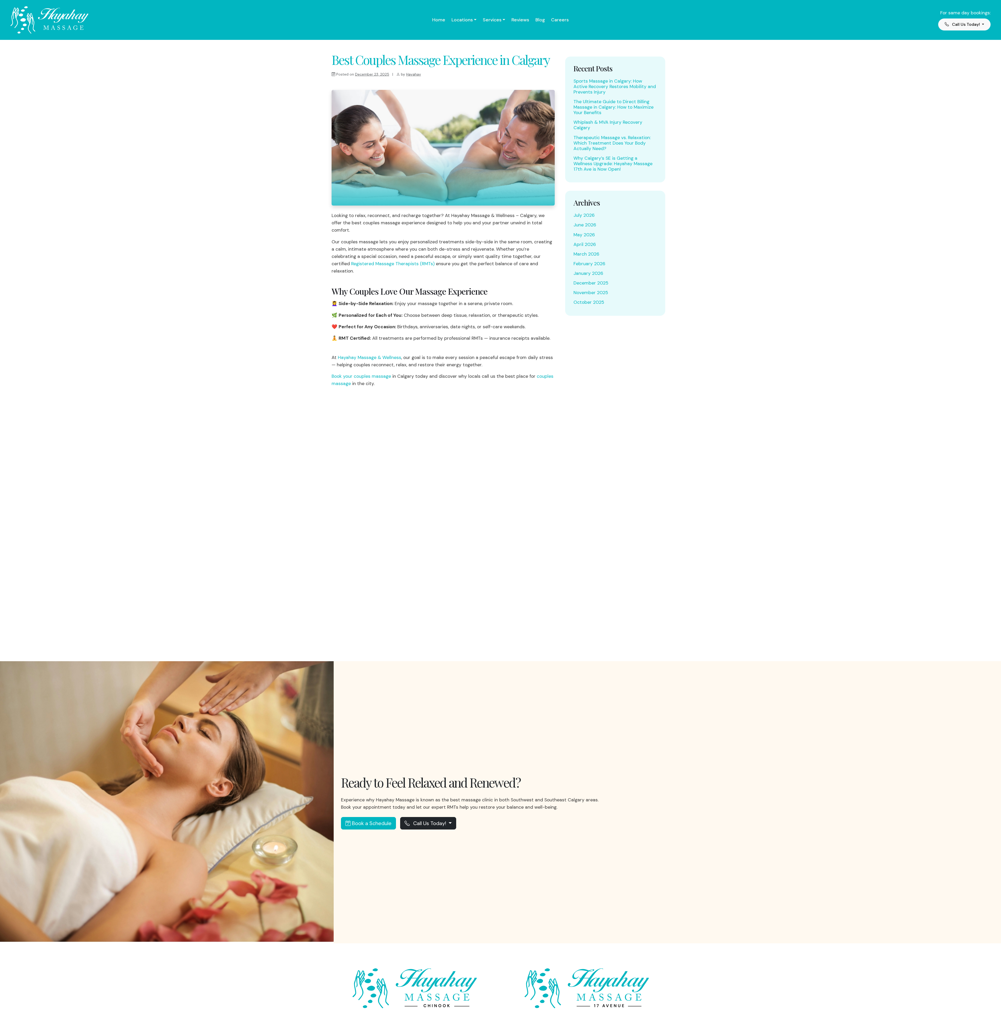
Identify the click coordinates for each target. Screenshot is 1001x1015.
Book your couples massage (361, 376)
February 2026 (589, 264)
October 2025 (588, 302)
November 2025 (590, 292)
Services (492, 20)
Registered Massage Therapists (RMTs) (393, 264)
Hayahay (413, 74)
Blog (540, 20)
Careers (560, 20)
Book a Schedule (371, 823)
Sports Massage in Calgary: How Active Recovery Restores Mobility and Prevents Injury (614, 86)
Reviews (520, 20)
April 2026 (584, 244)
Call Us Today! (429, 823)
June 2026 (584, 225)
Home (438, 20)
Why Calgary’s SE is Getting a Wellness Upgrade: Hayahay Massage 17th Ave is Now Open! (612, 163)
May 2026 (584, 235)
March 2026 (586, 254)
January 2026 (588, 273)
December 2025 (590, 283)
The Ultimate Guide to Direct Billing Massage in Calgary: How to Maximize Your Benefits (613, 107)
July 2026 (584, 215)
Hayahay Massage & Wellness (369, 357)
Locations (462, 20)
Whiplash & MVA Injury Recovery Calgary (607, 125)
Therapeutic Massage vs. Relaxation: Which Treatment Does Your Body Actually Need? (612, 143)
